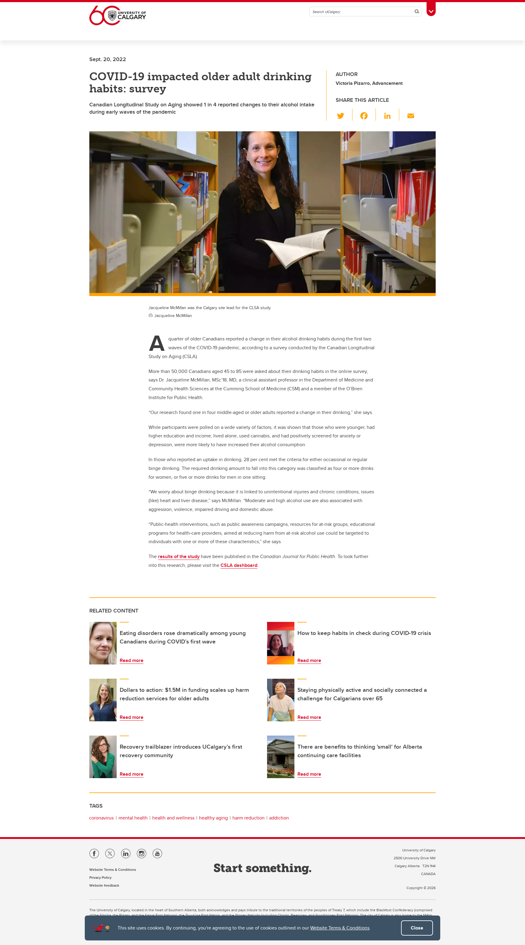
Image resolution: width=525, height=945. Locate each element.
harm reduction (248, 817)
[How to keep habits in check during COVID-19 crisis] (280, 643)
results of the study (179, 556)
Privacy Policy (100, 877)
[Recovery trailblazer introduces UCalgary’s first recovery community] (103, 757)
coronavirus (101, 817)
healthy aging (213, 817)
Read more (131, 660)
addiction (279, 817)
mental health (133, 817)
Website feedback (104, 885)
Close (417, 927)
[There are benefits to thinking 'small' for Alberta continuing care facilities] (280, 757)
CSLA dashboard (239, 565)
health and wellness (173, 817)
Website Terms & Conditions (339, 927)
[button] (344, 115)
